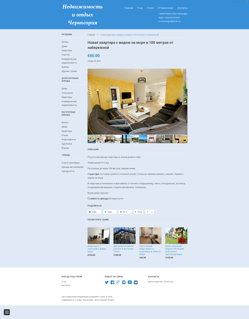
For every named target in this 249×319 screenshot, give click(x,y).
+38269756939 (165, 13)
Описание (93, 149)
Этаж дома (67, 92)
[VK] (136, 283)
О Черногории (165, 7)
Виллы (65, 42)
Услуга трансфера (70, 162)
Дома (64, 46)
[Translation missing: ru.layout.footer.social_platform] (107, 283)
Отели (65, 135)
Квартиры (67, 50)
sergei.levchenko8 (171, 17)
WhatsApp (182, 13)
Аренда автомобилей (73, 167)
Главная (129, 7)
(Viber (174, 13)
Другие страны (69, 71)
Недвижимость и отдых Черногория (82, 14)
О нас (140, 7)
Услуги (150, 7)
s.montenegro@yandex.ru (170, 21)
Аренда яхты (68, 171)
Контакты (182, 7)
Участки (66, 54)
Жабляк (65, 67)
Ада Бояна (67, 143)
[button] (185, 102)
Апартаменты (69, 139)
